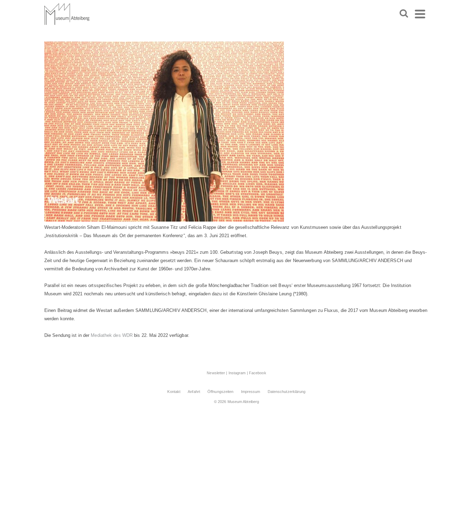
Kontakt (173, 391)
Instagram (237, 373)
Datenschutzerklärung (287, 391)
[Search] (403, 14)
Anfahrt (194, 391)
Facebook (257, 373)
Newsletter (216, 373)
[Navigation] (420, 14)
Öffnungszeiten (220, 391)
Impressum (250, 391)
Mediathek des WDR (111, 335)
